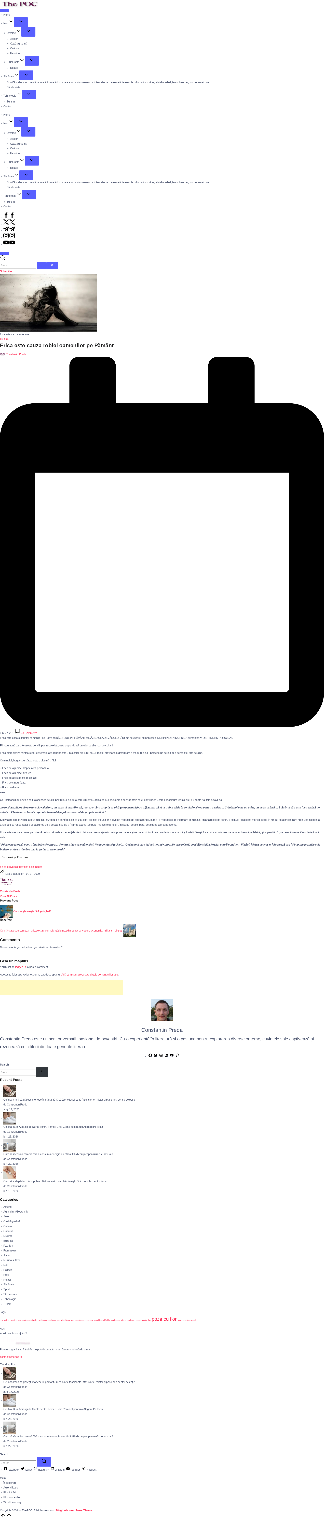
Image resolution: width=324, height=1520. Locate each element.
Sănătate (8, 1284)
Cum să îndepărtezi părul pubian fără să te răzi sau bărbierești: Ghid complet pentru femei (55, 1181)
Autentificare (10, 1487)
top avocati (191, 1320)
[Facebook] (150, 1056)
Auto (6, 1216)
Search (4, 1064)
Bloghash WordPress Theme (74, 1510)
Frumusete (9, 1250)
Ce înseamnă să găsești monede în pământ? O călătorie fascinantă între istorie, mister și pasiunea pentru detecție (69, 1099)
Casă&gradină (11, 1221)
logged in (20, 967)
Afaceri (7, 1206)
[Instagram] (161, 1056)
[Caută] (42, 1072)
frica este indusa (33, 866)
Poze (6, 1274)
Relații (7, 1279)
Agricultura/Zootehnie (16, 1211)
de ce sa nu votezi (91, 1320)
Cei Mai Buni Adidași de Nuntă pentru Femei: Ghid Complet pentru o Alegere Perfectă (53, 1126)
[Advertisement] (61, 987)
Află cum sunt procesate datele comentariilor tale (89, 974)
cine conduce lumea (48, 1320)
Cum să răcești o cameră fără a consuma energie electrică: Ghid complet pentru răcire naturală (58, 1154)
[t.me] (9, 230)
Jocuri (6, 1255)
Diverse (7, 1235)
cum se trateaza (77, 1320)
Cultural (4, 339)
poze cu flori (165, 1319)
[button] (41, 265)
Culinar (7, 1226)
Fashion (8, 1245)
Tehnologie (9, 1299)
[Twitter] (156, 1056)
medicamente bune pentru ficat (139, 1320)
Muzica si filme (12, 1260)
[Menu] (4, 10)
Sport (6, 1289)
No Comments (28, 733)
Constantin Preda (10, 891)
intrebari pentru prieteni (117, 1320)
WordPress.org (12, 1502)
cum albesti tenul (63, 1320)
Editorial (8, 1240)
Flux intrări (9, 1492)
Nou (5, 1265)
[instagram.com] (9, 237)
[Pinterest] (177, 1056)
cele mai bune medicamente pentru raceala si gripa (20, 1320)
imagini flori (103, 1320)
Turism (7, 1304)
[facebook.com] (9, 216)
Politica (7, 1269)
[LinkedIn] (166, 1056)
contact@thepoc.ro (11, 1356)
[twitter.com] (9, 224)
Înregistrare (10, 1482)
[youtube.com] (9, 244)
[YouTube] (172, 1056)
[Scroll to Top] (5, 1517)
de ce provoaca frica (11, 866)
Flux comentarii (12, 1497)
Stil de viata (10, 1294)
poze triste (182, 1320)
